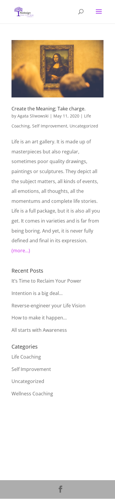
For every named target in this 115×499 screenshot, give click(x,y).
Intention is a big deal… (37, 293)
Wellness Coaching (32, 393)
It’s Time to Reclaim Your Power (46, 281)
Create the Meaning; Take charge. (49, 108)
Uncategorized (84, 126)
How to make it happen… (39, 317)
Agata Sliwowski (33, 116)
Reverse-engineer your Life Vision (49, 305)
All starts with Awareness (39, 330)
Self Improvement (49, 126)
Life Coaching (26, 357)
